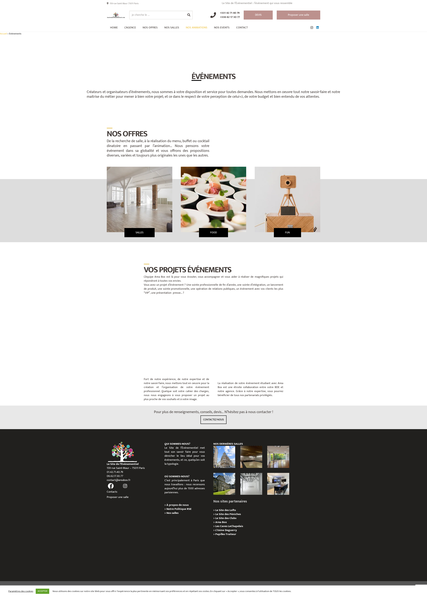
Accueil (3, 34)
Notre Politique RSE (178, 509)
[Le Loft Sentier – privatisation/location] (278, 484)
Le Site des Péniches (228, 514)
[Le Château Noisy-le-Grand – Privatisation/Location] (251, 457)
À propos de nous (177, 505)
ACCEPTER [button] (42, 591)
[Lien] (116, 15)
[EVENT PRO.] (176, 336)
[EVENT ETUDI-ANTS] (250, 336)
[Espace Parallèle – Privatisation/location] (251, 484)
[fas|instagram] (125, 486)
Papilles (220, 534)
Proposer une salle (118, 497)
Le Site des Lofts (225, 510)
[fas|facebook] (111, 486)
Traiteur (231, 534)
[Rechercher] (188, 15)
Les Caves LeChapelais (229, 526)
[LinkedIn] (317, 27)
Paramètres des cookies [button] (20, 591)
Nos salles (172, 513)
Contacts (112, 491)
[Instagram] (312, 27)
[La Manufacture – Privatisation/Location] (278, 457)
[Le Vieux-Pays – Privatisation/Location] (224, 484)
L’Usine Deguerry (226, 530)
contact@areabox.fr (118, 480)
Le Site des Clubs (225, 518)
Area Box (221, 522)
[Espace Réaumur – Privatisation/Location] (224, 457)
